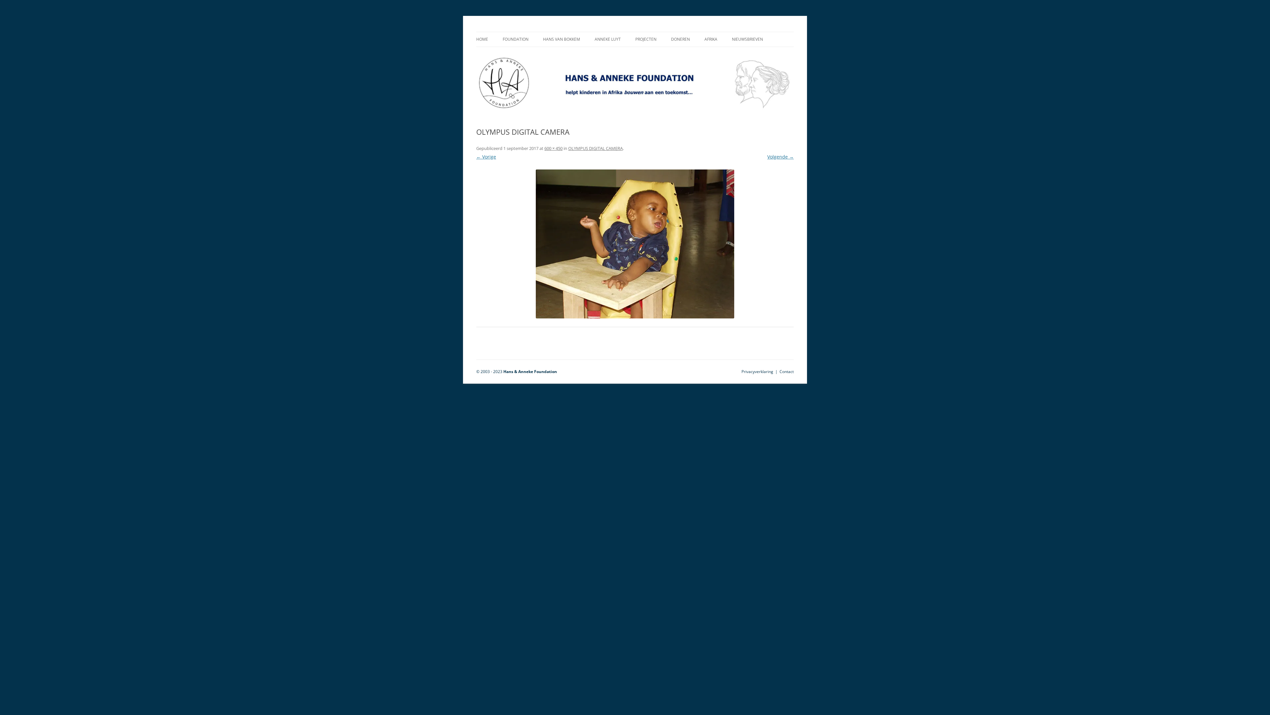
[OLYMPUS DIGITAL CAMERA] (635, 243)
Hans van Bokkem (561, 39)
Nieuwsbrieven (747, 39)
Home (482, 39)
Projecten (645, 39)
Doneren (680, 39)
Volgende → (780, 157)
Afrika (710, 39)
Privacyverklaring (757, 371)
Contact (787, 371)
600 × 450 (553, 148)
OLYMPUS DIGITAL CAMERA (595, 148)
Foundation (516, 39)
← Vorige (486, 157)
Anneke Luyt (608, 39)
